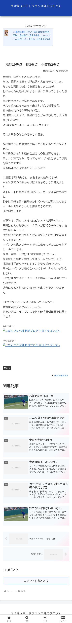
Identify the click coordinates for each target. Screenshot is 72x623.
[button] (65, 480)
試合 (8, 368)
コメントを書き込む (36, 580)
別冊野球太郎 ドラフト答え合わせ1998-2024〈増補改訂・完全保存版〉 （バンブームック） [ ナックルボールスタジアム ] (31, 35)
